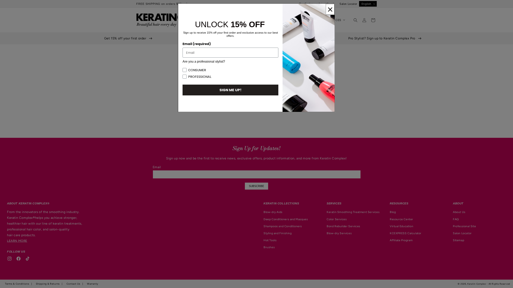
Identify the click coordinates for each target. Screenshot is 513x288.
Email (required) (197, 44)
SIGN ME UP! (230, 89)
